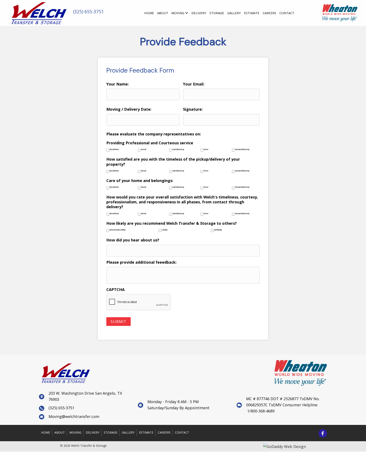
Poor (206, 149)
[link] (149, 12)
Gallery (128, 432)
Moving (75, 432)
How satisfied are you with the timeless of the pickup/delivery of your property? (173, 162)
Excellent (114, 149)
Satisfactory (178, 149)
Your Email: (193, 84)
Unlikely (218, 230)
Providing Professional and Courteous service (149, 143)
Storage (110, 432)
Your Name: (117, 84)
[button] (323, 433)
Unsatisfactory (242, 149)
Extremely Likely (117, 230)
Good (143, 149)
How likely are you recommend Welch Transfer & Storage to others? (171, 223)
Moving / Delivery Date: (128, 109)
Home (45, 432)
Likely (164, 230)
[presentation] (138, 302)
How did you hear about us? (132, 240)
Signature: (193, 109)
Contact (182, 432)
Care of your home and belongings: (139, 180)
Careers (164, 432)
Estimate (146, 432)
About (59, 432)
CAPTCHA (115, 289)
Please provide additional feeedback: (141, 262)
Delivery (92, 432)
